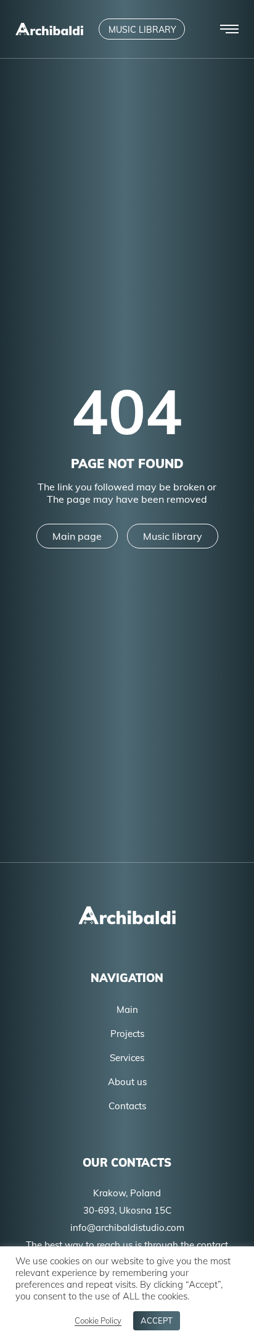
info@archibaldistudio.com (127, 1227)
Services (127, 1058)
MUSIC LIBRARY (142, 29)
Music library (172, 536)
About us (127, 1082)
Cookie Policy (98, 1320)
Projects (127, 1033)
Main (127, 1009)
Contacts (127, 1106)
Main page (77, 536)
